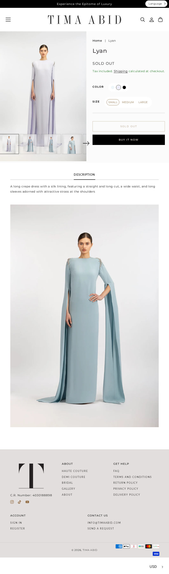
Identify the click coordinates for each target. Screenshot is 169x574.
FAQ (116, 471)
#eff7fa (112, 87)
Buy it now (129, 139)
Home (97, 40)
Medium (128, 102)
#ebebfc (118, 87)
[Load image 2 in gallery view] (30, 144)
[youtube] (27, 503)
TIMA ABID (90, 550)
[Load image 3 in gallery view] (51, 144)
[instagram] (12, 503)
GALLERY (68, 489)
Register (17, 528)
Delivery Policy (126, 495)
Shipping (121, 71)
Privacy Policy (125, 489)
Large (143, 102)
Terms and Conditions (132, 477)
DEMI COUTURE (74, 477)
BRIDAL (67, 483)
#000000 (124, 87)
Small (112, 102)
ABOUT (67, 495)
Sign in (16, 523)
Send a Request (101, 528)
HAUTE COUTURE (75, 471)
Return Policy (125, 483)
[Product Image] (43, 96)
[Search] (143, 19)
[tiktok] (19, 503)
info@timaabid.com (104, 523)
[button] (8, 20)
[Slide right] (86, 143)
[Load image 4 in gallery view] (72, 144)
